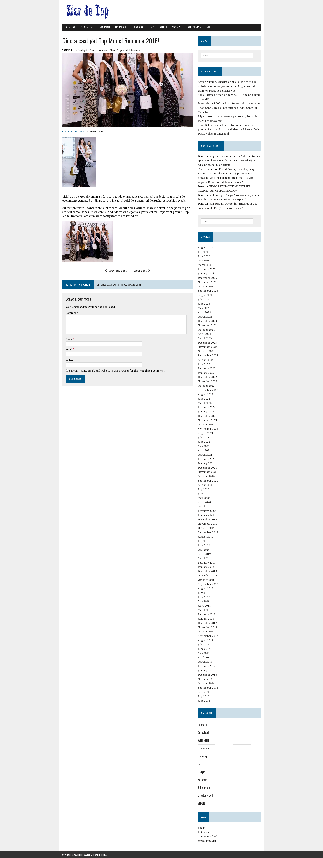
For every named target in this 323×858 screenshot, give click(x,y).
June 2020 (204, 493)
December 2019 (207, 519)
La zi (151, 27)
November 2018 (207, 575)
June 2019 (204, 545)
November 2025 (207, 282)
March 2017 (205, 661)
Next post (140, 270)
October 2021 (206, 424)
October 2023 (206, 351)
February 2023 (207, 368)
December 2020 (207, 467)
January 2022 (206, 411)
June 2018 (204, 597)
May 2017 (204, 653)
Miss (112, 50)
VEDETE (210, 27)
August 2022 (205, 394)
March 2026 (205, 265)
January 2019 (206, 567)
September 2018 (208, 584)
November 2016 (207, 679)
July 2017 (203, 644)
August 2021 (205, 433)
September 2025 (208, 290)
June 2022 (204, 398)
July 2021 (203, 437)
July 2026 (203, 252)
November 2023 (207, 347)
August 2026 (205, 247)
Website (70, 360)
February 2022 (207, 407)
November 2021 (207, 420)
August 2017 (205, 640)
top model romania (128, 50)
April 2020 (204, 502)
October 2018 (206, 580)
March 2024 (205, 338)
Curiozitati (87, 27)
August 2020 (205, 485)
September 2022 (208, 390)
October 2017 (206, 631)
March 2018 (205, 610)
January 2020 (206, 515)
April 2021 (204, 450)
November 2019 (207, 523)
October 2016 (206, 683)
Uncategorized (205, 795)
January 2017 (206, 670)
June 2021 (204, 441)
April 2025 (204, 312)
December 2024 (207, 321)
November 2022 (207, 381)
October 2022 (206, 385)
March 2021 (205, 454)
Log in (201, 828)
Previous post (118, 270)
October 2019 (206, 528)
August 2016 (205, 692)
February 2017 (207, 666)
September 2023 (208, 355)
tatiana (79, 131)
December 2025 (207, 278)
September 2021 (208, 429)
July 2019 (203, 541)
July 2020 (203, 489)
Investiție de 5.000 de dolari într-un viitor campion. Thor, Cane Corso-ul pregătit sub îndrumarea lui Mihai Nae (229, 107)
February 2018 (207, 614)
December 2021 (207, 416)
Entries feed (205, 832)
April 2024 (204, 334)
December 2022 (207, 377)
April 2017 (204, 657)
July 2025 (203, 299)
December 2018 (207, 571)
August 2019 (205, 536)
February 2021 (207, 459)
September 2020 (208, 480)
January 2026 (206, 273)
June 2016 (204, 700)
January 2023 (206, 373)
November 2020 (207, 472)
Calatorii (70, 27)
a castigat (81, 50)
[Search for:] (227, 55)
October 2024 (206, 329)
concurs (102, 50)
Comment (72, 313)
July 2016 (203, 696)
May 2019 (204, 549)
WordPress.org (207, 840)
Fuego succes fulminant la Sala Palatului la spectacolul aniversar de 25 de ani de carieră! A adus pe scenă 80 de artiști (229, 160)
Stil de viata (195, 27)
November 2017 (207, 627)
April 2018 (204, 606)
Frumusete (121, 27)
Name (69, 339)
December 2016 (207, 674)
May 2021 (204, 446)
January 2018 (206, 618)
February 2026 (207, 269)
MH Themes (102, 854)
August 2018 (205, 588)
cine (92, 50)
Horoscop (138, 27)
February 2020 (207, 511)
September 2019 (208, 532)
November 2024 (207, 325)
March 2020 (205, 506)
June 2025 (204, 303)
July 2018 (203, 593)
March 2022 (205, 403)
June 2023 (204, 364)
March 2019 (205, 558)
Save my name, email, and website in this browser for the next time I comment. (117, 370)
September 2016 (208, 687)
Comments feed (207, 836)
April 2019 (204, 554)
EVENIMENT (104, 27)
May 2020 (204, 498)
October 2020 (206, 476)
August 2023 (205, 360)
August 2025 (205, 295)
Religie (163, 27)
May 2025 (204, 308)
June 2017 (204, 649)
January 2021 (206, 463)
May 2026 (204, 260)
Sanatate (177, 27)
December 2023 (207, 342)
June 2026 (204, 256)
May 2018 (204, 601)
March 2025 (205, 316)
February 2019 (207, 562)
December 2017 (207, 623)
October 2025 (206, 286)
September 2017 (208, 636)
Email (69, 349)
